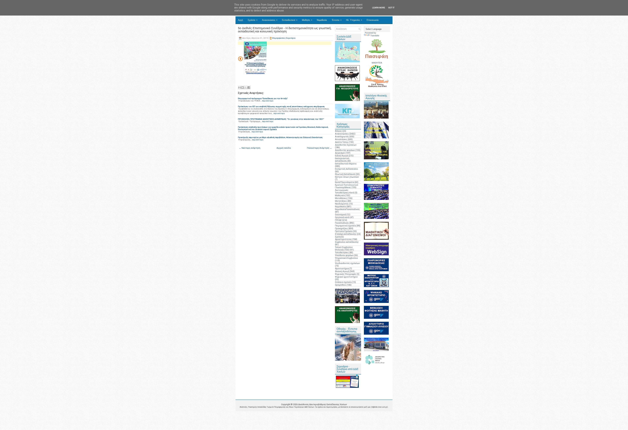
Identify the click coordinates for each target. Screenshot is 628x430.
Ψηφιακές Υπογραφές (345, 274)
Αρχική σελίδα (284, 148)
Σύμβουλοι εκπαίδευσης (347, 242)
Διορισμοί (340, 153)
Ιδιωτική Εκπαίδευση (345, 174)
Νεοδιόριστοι (342, 203)
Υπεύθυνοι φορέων (344, 255)
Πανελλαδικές (342, 223)
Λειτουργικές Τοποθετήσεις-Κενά (344, 191)
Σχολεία (252, 20)
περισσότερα (267, 101)
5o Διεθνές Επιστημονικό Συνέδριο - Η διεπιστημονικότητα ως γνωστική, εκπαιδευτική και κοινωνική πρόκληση (284, 29)
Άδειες (338, 131)
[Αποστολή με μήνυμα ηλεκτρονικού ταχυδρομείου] (239, 87)
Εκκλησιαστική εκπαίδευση (342, 159)
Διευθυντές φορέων (345, 150)
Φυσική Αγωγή (342, 271)
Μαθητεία (340, 195)
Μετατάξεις (341, 201)
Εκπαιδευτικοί (289, 20)
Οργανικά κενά (342, 217)
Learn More (378, 7)
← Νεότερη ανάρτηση (249, 148)
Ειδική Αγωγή (341, 155)
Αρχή (240, 20)
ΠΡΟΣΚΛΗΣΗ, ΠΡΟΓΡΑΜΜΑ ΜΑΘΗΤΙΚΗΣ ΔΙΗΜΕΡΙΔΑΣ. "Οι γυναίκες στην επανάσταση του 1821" (281, 119)
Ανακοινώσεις (269, 20)
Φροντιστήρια (342, 268)
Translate (374, 35)
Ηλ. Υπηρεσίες (354, 20)
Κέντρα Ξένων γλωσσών (347, 177)
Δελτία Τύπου (341, 142)
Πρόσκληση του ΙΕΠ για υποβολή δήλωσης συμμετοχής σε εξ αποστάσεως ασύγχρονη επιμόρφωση (281, 106)
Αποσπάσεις (341, 139)
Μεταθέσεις (341, 198)
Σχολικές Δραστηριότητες (343, 238)
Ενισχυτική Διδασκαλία (346, 169)
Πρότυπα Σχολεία (343, 231)
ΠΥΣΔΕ (338, 220)
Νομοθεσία (322, 20)
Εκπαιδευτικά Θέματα (345, 163)
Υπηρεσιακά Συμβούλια (346, 258)
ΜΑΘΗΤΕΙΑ (377, 62)
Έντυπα (336, 20)
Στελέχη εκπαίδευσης (345, 234)
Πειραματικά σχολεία (345, 225)
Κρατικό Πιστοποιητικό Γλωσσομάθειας (346, 186)
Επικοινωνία (373, 20)
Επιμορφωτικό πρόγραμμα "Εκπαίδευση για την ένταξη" (263, 98)
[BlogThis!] (242, 87)
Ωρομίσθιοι (340, 285)
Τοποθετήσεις (342, 252)
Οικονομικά (340, 214)
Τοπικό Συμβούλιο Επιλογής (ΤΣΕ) (344, 248)
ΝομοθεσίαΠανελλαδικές (347, 209)
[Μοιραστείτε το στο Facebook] (248, 87)
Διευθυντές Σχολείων (345, 145)
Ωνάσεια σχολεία (343, 282)
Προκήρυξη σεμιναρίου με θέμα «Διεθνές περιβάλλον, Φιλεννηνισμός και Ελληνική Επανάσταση (280, 137)
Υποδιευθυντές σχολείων (347, 263)
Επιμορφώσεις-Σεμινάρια (283, 38)
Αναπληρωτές (342, 136)
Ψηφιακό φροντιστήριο (346, 277)
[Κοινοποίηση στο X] (245, 87)
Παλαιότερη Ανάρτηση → (319, 148)
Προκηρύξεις (341, 228)
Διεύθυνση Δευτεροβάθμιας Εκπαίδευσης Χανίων (322, 404)
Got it (391, 7)
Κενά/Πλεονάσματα (344, 182)
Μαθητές (307, 20)
